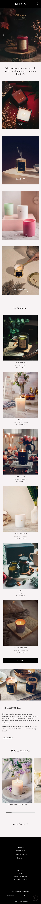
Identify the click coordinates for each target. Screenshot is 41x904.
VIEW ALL (20, 661)
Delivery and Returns (20, 876)
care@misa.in (20, 851)
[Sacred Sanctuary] (20, 338)
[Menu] (3, 3)
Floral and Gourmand (17, 805)
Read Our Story (8, 738)
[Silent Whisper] (20, 509)
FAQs (20, 873)
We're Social (20, 823)
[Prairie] (20, 395)
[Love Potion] (20, 452)
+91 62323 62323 (20, 854)
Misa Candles (23, 902)
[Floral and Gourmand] (17, 780)
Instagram (20, 858)
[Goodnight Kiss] (20, 623)
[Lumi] (20, 566)
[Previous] (3, 34)
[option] (20, 35)
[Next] (37, 34)
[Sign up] (24, 896)
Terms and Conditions (20, 879)
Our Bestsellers (20, 308)
